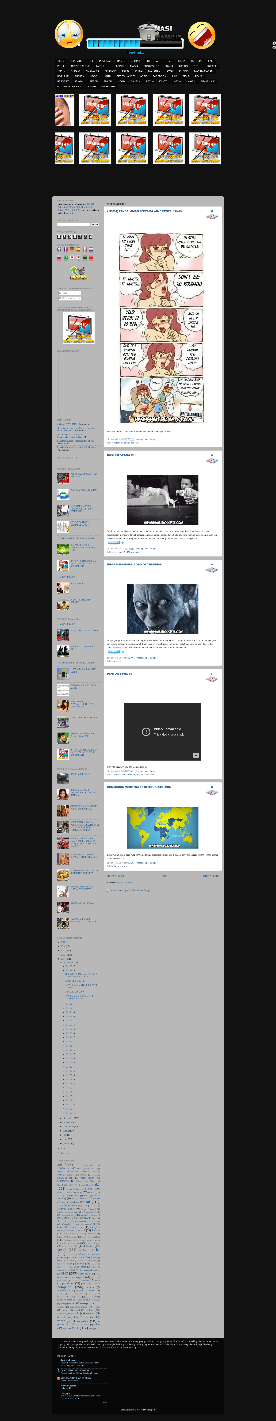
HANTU (121, 61)
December (68, 963)
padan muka (84, 1274)
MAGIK (134, 66)
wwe (91, 1329)
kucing (90, 1246)
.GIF (91, 61)
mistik (69, 1264)
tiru (86, 1317)
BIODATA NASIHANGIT (70, 86)
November (68, 1118)
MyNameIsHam (68, 1386)
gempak (89, 1212)
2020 (63, 942)
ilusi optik (63, 1221)
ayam (95, 1175)
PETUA (150, 81)
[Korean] (79, 259)
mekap (93, 1261)
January (67, 1143)
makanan (124, 866)
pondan (90, 1287)
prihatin (60, 1294)
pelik (82, 1277)
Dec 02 (69, 1109)
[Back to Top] (274, 43)
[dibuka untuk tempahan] (108, 125)
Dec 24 (69, 1021)
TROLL (197, 66)
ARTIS (143, 76)
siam (65, 1310)
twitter (77, 1325)
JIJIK (174, 76)
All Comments (68, 298)
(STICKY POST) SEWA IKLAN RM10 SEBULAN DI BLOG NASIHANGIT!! (83, 563)
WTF (158, 61)
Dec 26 (69, 1012)
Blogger (150, 1410)
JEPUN (61, 71)
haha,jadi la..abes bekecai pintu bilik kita (75, 441)
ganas (70, 1212)
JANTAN (135, 81)
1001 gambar (89, 1165)
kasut (74, 1234)
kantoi (117, 775)
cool (59, 1196)
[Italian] (86, 251)
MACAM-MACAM (203, 71)
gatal (78, 1212)
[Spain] (79, 251)
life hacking (84, 1250)
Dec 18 (69, 1046)
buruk (69, 1189)
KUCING (183, 66)
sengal (60, 1307)
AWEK (191, 81)
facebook (74, 1202)
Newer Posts (115, 875)
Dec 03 (69, 1104)
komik (79, 1243)
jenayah (71, 1227)
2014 (63, 946)
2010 (63, 1149)
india (89, 1221)
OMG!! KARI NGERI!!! (80, 774)
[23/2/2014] (71, 125)
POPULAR (63, 76)
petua (97, 1280)
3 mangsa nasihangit (146, 771)
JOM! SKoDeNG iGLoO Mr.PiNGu (76, 1378)
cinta (59, 1192)
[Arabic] (86, 259)
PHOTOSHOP (151, 66)
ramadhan (61, 1297)
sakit (59, 1300)
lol (98, 1250)
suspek (139, 775)
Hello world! (66, 1388)
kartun (117, 443)
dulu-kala (83, 1198)
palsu (98, 1274)
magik (67, 1258)
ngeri (83, 1267)
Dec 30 (69, 966)
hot (62, 1218)
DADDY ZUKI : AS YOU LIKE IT (75, 1371)
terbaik (61, 1317)
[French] (67, 251)
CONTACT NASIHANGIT (101, 86)
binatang (62, 1181)
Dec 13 (69, 1067)
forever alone (65, 1209)
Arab (95, 1172)
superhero (61, 1314)
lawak (61, 1250)
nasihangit (72, 1267)
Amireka (85, 1172)
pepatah (75, 1280)
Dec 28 (69, 1004)
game (60, 1212)
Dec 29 (69, 970)
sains (95, 1297)
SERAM (94, 81)
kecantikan (92, 1234)
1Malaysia (63, 1168)
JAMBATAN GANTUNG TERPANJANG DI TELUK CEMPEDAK (81, 509)
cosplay (68, 1196)
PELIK (60, 66)
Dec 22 (69, 1029)
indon (97, 1221)
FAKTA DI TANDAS (67, 577)
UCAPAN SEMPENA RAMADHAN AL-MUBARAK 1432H (83, 547)
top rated (135, 443)
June (65, 1139)
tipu (76, 1317)
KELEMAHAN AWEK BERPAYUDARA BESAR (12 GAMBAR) (82, 792)
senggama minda (78, 1307)
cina (90, 1189)
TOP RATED (77, 61)
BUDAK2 (75, 71)
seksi (71, 1303)
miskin (59, 1264)
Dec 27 (69, 1008)
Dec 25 (69, 1016)
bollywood (81, 1185)
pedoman (72, 1277)
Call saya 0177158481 (67, 424)
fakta (116, 866)
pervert (85, 1280)
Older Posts (211, 875)
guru (73, 1215)
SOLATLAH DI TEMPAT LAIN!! (84, 718)
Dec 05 (69, 1096)
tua (98, 1321)
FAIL (210, 61)
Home (61, 61)
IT (94, 1224)
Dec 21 (69, 1033)
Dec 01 (69, 1113)
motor (94, 1264)
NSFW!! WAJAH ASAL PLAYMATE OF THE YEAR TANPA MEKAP (82, 704)
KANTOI (163, 81)
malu (95, 1258)
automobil (71, 1175)
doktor (86, 1196)
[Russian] (60, 259)
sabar (87, 1297)
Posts (64, 293)
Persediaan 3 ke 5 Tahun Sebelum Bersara (79, 1373)
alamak (60, 1172)
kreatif (74, 1246)
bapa (71, 1178)
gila (98, 1212)
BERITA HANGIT (126, 76)
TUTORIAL (197, 61)
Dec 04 (69, 1100)
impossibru (79, 1221)
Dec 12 (69, 1071)
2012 (63, 955)
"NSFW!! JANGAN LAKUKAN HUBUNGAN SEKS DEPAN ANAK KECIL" (75, 207)
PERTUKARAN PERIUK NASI (83, 490)
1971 (63, 1153)
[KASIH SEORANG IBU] (116, 544)
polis (83, 1283)
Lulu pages (66, 1393)
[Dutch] (92, 251)
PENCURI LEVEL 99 (120, 673)
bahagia (60, 1178)
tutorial (64, 1324)
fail (87, 1202)
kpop (64, 1246)
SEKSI (186, 76)
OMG (169, 61)
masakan (70, 1261)
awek (83, 1174)
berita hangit (87, 1178)
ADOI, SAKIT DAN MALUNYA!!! (84, 631)
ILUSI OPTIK (118, 66)
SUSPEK (79, 76)
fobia (95, 1206)
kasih (66, 1234)
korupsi (88, 1243)
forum (83, 1209)
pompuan (125, 443)
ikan (78, 1218)
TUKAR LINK (208, 81)
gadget (93, 1209)
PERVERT (63, 81)
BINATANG (111, 71)
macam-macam (91, 1254)
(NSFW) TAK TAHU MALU (82, 903)
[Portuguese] (67, 259)
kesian (96, 1236)
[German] (73, 251)
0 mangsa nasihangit (146, 549)
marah (59, 1261)
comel (78, 1192)
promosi (71, 1294)
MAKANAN (154, 71)
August (66, 1131)
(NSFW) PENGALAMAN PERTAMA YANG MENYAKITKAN (145, 211)
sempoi (117, 661)
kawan (82, 1234)
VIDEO (93, 76)
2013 (63, 950)
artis (59, 1175)
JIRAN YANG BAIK (78, 584)
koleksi (71, 1243)
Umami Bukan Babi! (69, 1381)
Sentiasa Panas (68, 1360)
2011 (63, 959)
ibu (69, 1218)
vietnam (66, 1328)
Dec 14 (69, 1063)
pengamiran (62, 1281)
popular (61, 1290)
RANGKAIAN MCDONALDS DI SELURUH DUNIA (139, 787)
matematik (82, 1261)
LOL (148, 61)
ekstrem (96, 1199)
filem (85, 1206)
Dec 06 (69, 1092)
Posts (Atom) (125, 883)
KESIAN (178, 81)
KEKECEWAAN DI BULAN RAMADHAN (77, 538)
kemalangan (72, 1237)
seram (97, 1307)
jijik (92, 1227)
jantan (60, 1227)
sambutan (96, 1300)
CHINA (139, 71)
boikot (70, 1185)
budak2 (121, 552)
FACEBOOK (159, 76)
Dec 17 (69, 1050)
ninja (94, 1267)
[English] (60, 251)
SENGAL (79, 81)
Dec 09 (69, 1079)
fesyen (74, 1206)
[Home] (274, 48)
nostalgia (61, 1270)
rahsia (81, 1294)
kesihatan (68, 1240)
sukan (90, 1310)
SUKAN (108, 81)
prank (91, 1291)
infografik (66, 1224)
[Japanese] (73, 259)
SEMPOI (135, 61)
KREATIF (212, 66)
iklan (86, 1218)
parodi (62, 1277)
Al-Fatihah (91, 1169)
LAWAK (170, 71)
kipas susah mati (84, 1240)
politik (94, 1284)
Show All (105, 1402)
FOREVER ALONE (80, 66)
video (146, 775)
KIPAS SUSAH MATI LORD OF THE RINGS (134, 564)
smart (77, 1310)
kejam (59, 1237)
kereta (84, 1237)
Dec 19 (69, 1042)
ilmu (94, 1218)
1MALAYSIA (92, 71)
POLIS (198, 76)
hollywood (95, 1215)
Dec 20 (69, 1037)
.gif (115, 552)
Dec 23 (69, 1025)
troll (86, 1321)
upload (86, 1325)
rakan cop (92, 1294)
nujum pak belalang (92, 1270)
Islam (86, 1224)
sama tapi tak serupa (77, 1300)
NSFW (74, 1270)
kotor (97, 1243)
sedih (62, 1304)
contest (91, 1192)
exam (63, 1202)
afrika (79, 1169)
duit (73, 1199)
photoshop (68, 1283)
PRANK (169, 66)
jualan (59, 1230)
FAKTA (181, 61)
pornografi (78, 1291)
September (68, 1127)
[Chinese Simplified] (92, 259)
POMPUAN (105, 61)
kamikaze (70, 1230)
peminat (94, 1277)
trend (78, 1321)
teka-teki (90, 1313)
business (79, 1189)
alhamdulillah (72, 1172)
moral (80, 1263)
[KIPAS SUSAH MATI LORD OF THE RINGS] (116, 653)
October (67, 1122)
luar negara (72, 1254)
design (77, 1196)
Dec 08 (69, 1084)
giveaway (64, 1215)
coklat (69, 1193)
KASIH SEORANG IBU (121, 455)
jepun (81, 1227)
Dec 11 (69, 1075)
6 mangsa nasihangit (146, 439)
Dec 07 (69, 1088)
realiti (71, 1297)
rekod (79, 1297)
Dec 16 (69, 1054)
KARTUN (100, 66)
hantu (83, 1215)
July (65, 1135)
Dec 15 (69, 1058)
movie (59, 1267)
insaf (78, 1224)
